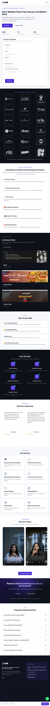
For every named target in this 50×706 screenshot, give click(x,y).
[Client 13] (9, 131)
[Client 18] (41, 141)
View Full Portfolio (7, 247)
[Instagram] (3, 678)
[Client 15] (41, 131)
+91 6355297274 (31, 672)
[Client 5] (41, 98)
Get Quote (6, 25)
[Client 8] (41, 109)
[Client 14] (25, 131)
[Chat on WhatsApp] (47, 699)
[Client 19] (9, 152)
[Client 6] (9, 109)
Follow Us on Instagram (25, 573)
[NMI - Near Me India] (5, 2)
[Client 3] (9, 98)
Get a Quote (45, 703)
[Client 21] (41, 152)
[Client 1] (25, 152)
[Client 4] (25, 98)
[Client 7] (25, 109)
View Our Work (19, 25)
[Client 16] (9, 141)
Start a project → (31, 677)
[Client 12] (41, 120)
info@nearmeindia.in (32, 674)
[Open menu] (46, 2)
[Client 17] (25, 141)
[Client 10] (9, 120)
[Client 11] (25, 120)
